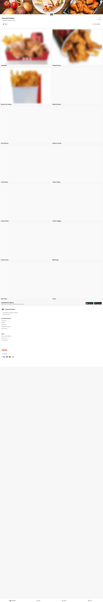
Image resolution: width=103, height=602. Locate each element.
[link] (51, 314)
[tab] (13, 600)
